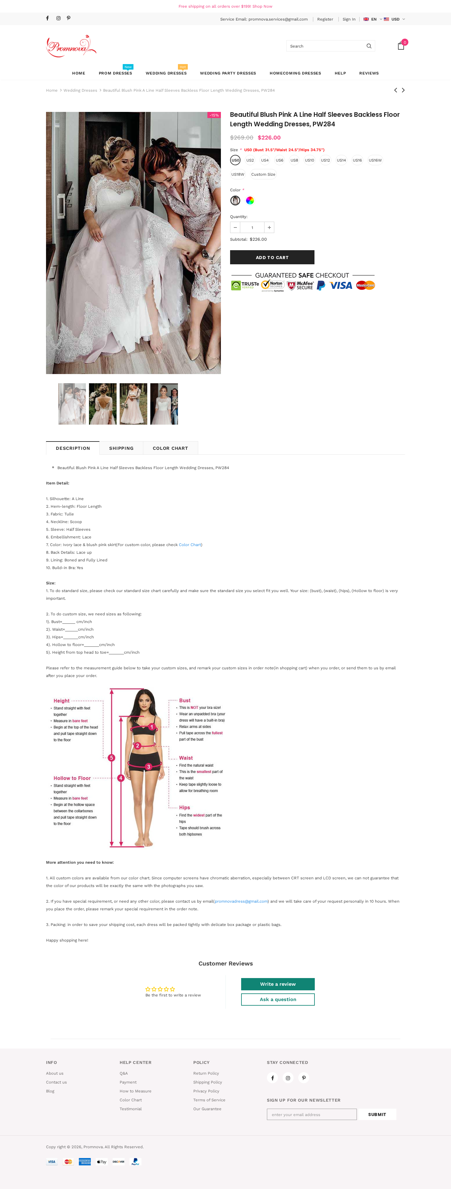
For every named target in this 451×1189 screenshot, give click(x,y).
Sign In (349, 19)
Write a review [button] (278, 984)
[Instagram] (60, 18)
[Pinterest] (71, 18)
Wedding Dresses (80, 90)
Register (325, 19)
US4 (265, 160)
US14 (341, 160)
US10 (309, 160)
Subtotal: (239, 239)
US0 (235, 160)
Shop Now (262, 6)
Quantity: (239, 216)
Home (52, 90)
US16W (375, 160)
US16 (357, 160)
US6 (279, 160)
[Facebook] (50, 18)
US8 (294, 160)
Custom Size (263, 174)
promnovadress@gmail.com (241, 901)
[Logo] (71, 45)
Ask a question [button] (278, 999)
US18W (238, 174)
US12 (325, 160)
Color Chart (170, 448)
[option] (133, 243)
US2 (250, 160)
